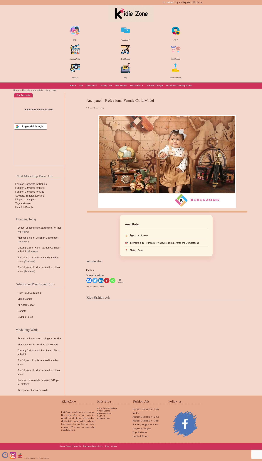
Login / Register (183, 2)
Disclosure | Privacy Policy (93, 446)
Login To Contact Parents (39, 109)
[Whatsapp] (112, 280)
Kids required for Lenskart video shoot (38, 237)
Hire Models (125, 59)
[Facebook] (89, 280)
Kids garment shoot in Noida (33, 390)
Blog (125, 78)
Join (81, 85)
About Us (77, 446)
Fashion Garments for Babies (31, 184)
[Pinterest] (106, 280)
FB (194, 2)
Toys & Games (23, 203)
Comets (22, 311)
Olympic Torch (25, 317)
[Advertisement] (166, 324)
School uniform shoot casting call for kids (39, 227)
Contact (114, 446)
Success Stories (175, 78)
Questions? (91, 85)
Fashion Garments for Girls (29, 191)
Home (73, 85)
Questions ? (125, 40)
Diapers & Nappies (25, 199)
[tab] (23, 95)
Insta (199, 2)
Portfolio (75, 78)
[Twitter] (95, 280)
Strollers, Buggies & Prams (29, 195)
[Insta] (13, 458)
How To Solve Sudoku (30, 293)
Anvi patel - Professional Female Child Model (120, 100)
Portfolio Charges (155, 85)
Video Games (25, 299)
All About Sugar (26, 305)
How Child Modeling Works (179, 85)
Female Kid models (32, 90)
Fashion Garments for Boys (30, 188)
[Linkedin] (101, 280)
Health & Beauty (24, 207)
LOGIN (175, 40)
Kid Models (175, 59)
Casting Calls (75, 59)
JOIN (75, 40)
